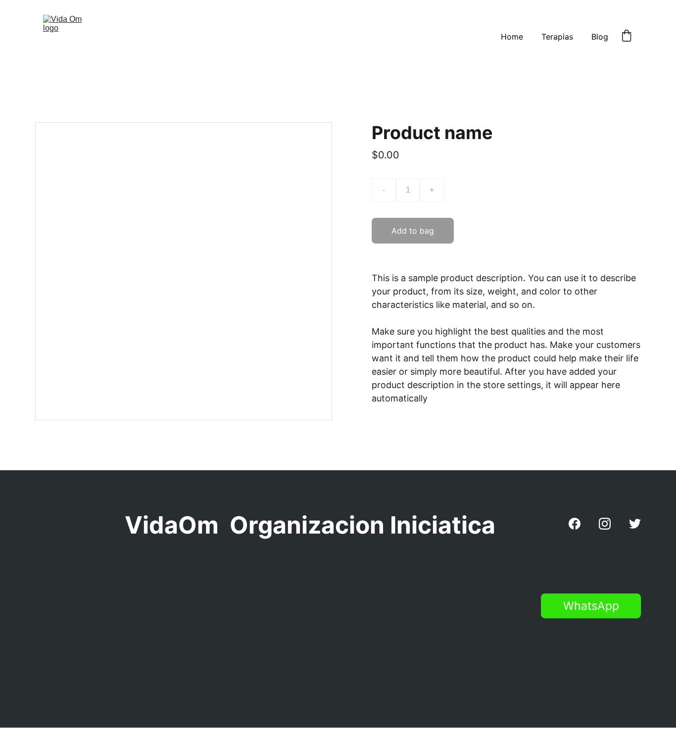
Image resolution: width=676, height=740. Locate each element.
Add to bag (412, 231)
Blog (599, 37)
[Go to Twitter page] (635, 524)
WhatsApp (591, 606)
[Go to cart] (626, 36)
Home (512, 37)
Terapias (557, 37)
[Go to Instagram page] (605, 524)
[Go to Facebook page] (574, 524)
